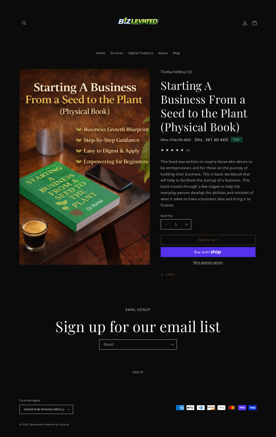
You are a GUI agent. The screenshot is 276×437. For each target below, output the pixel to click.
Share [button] (170, 274)
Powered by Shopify (56, 424)
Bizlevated (36, 424)
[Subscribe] (172, 344)
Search (138, 372)
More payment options (208, 262)
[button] (24, 23)
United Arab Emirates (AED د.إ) (44, 409)
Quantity (167, 216)
